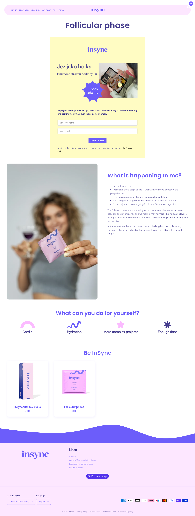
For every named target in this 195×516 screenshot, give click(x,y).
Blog (61, 10)
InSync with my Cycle (27, 407)
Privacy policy (82, 511)
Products (24, 10)
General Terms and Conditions (82, 460)
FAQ (55, 10)
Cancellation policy (125, 511)
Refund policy (95, 511)
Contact (46, 10)
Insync (71, 512)
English (42, 502)
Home (14, 10)
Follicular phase (74, 407)
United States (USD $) (19, 502)
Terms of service (109, 511)
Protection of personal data (81, 464)
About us (35, 10)
